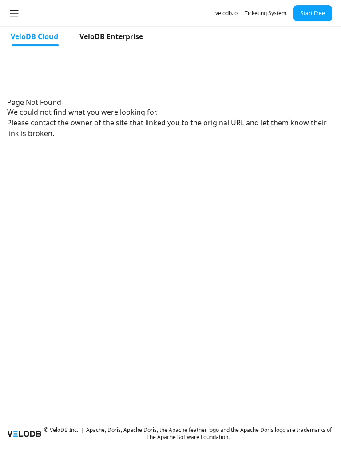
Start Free (313, 13)
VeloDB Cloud (34, 36)
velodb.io (226, 13)
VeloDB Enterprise (111, 36)
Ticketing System (265, 13)
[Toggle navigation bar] (14, 13)
